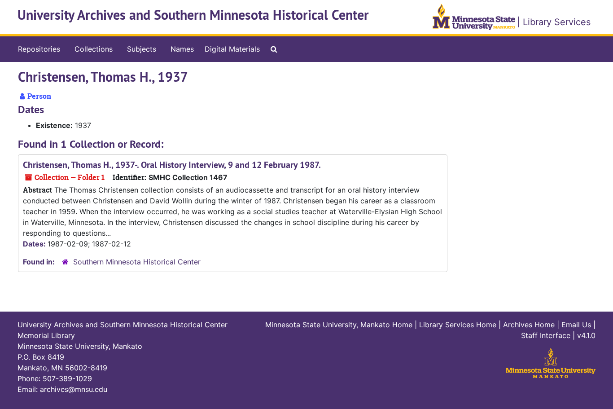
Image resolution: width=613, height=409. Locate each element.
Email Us (576, 324)
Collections (93, 48)
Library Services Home (457, 324)
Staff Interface (545, 335)
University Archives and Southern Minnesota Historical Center (193, 15)
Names (182, 48)
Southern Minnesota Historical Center (137, 261)
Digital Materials (232, 48)
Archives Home (529, 324)
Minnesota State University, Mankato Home (338, 324)
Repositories (39, 48)
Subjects (141, 48)
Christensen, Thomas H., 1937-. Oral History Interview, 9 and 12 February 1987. (172, 165)
